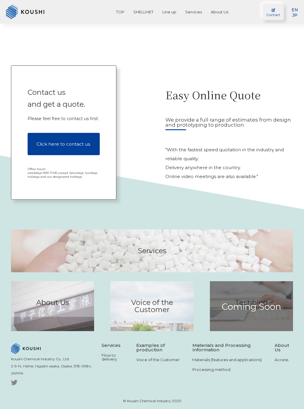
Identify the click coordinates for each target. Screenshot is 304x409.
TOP (120, 12)
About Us (219, 12)
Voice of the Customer (158, 360)
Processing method (211, 370)
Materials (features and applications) (227, 360)
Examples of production (150, 347)
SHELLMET (143, 12)
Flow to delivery (109, 357)
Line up (169, 12)
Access (281, 360)
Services (193, 12)
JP (294, 15)
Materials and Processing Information (221, 347)
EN (295, 10)
